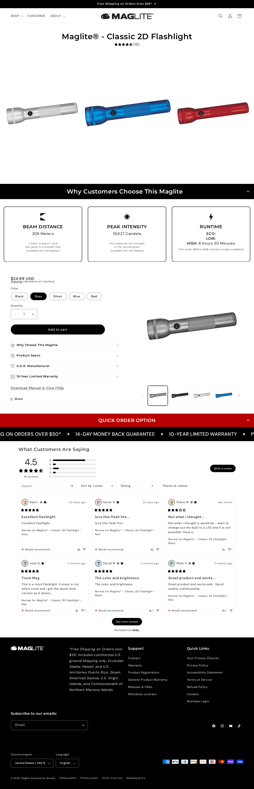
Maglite (25, 778)
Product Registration (143, 673)
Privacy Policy (197, 665)
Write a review (223, 468)
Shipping (16, 281)
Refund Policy (197, 687)
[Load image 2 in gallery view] (180, 396)
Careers (193, 694)
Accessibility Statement (205, 673)
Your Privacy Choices (203, 658)
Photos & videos (175, 486)
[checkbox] (177, 486)
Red (94, 296)
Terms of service (112, 778)
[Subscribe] (83, 725)
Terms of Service (199, 680)
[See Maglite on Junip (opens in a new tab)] (136, 629)
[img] (41, 502)
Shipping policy (135, 778)
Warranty (135, 665)
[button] (16, 16)
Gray (38, 296)
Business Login (198, 701)
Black (19, 296)
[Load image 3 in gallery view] (202, 396)
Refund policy (68, 778)
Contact (134, 658)
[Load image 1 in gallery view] (158, 396)
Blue (76, 296)
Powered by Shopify (43, 778)
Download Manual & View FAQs (37, 388)
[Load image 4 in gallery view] (224, 396)
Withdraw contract (142, 694)
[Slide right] (239, 396)
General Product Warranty (148, 680)
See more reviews (127, 621)
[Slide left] (143, 396)
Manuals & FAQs (140, 687)
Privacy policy (89, 778)
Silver (57, 296)
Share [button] (19, 399)
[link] (127, 44)
